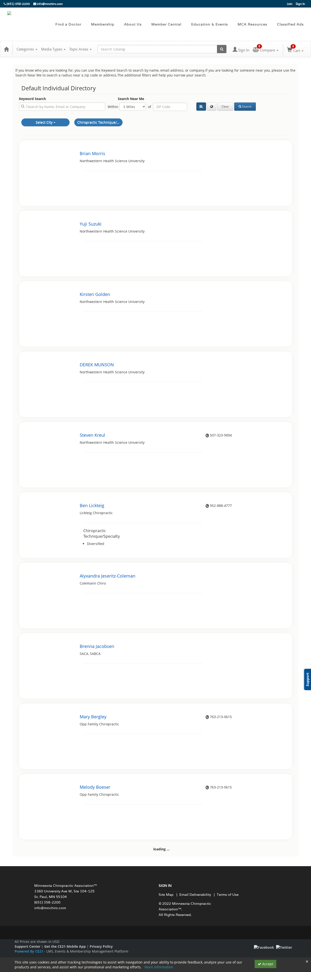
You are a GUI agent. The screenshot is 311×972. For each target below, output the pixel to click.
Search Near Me (131, 98)
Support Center (27, 946)
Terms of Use (228, 894)
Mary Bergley (93, 717)
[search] (62, 106)
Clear (225, 106)
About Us (133, 24)
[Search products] (221, 49)
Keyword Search (32, 98)
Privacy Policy (101, 946)
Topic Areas (79, 49)
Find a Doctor (68, 24)
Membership (102, 24)
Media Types (52, 49)
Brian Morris (92, 153)
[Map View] (211, 106)
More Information (159, 967)
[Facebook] (264, 947)
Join (289, 4)
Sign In (300, 4)
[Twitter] (284, 947)
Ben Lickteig (92, 505)
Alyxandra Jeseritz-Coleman (107, 576)
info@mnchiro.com (49, 4)
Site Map (166, 894)
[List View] (201, 106)
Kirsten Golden (95, 294)
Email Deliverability (195, 894)
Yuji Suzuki (91, 224)
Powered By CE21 (29, 951)
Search (246, 106)
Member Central (166, 24)
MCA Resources (252, 24)
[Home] (6, 49)
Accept (267, 964)
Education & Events (209, 24)
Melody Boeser (95, 787)
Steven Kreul (92, 435)
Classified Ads (290, 24)
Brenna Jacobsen (97, 646)
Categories (26, 49)
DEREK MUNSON (97, 365)
